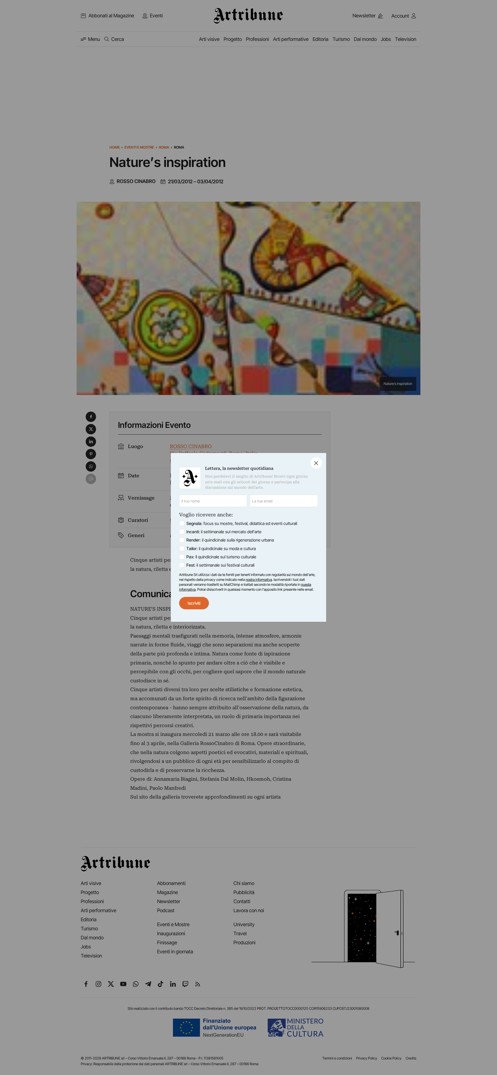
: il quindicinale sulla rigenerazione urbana (230, 540)
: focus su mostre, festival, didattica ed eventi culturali (241, 523)
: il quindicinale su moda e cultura (221, 548)
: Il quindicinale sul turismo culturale (221, 556)
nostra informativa (259, 579)
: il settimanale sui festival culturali (220, 565)
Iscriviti (194, 603)
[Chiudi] (316, 463)
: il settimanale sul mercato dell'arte (223, 532)
